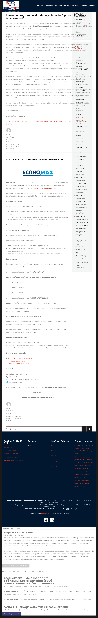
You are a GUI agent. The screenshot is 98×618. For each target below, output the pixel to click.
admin (8, 134)
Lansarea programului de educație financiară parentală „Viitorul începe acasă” (46, 17)
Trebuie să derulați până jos (16, 566)
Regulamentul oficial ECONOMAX (20, 358)
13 (20, 428)
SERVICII (49, 5)
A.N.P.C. (53, 451)
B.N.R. (53, 445)
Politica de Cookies (11, 454)
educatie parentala (12, 146)
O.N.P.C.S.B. (55, 466)
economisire (10, 418)
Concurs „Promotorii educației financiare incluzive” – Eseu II (81, 483)
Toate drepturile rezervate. (60, 513)
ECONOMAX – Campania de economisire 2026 (34, 159)
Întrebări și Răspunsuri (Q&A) (18, 364)
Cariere (32, 446)
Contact (92, 5)
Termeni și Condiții (10, 457)
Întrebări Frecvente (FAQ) (13, 461)
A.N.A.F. (53, 456)
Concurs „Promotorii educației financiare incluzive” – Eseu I (81, 474)
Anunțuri (84, 5)
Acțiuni (8, 413)
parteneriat (10, 148)
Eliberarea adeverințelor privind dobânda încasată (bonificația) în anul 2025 (84, 459)
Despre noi (39, 5)
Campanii (75, 5)
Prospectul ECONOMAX (16, 361)
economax (17, 416)
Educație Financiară (62, 5)
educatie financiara (12, 144)
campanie (9, 416)
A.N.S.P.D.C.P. (55, 461)
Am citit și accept (11, 614)
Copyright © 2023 (35, 513)
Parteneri (9, 142)
